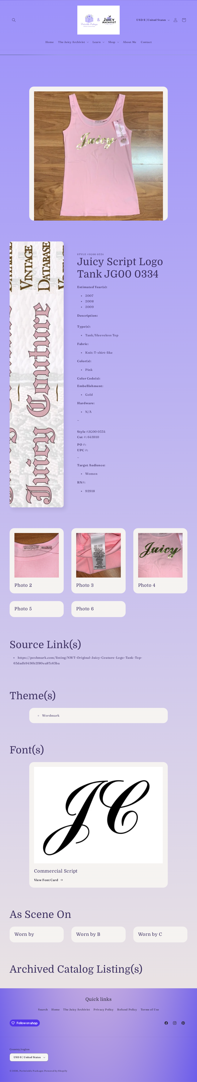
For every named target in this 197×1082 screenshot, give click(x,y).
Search (43, 1009)
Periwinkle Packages (31, 1070)
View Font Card (46, 880)
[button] (14, 20)
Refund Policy (127, 1009)
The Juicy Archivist (76, 1009)
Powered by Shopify (55, 1070)
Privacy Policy (103, 1009)
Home (55, 1009)
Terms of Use (150, 1009)
